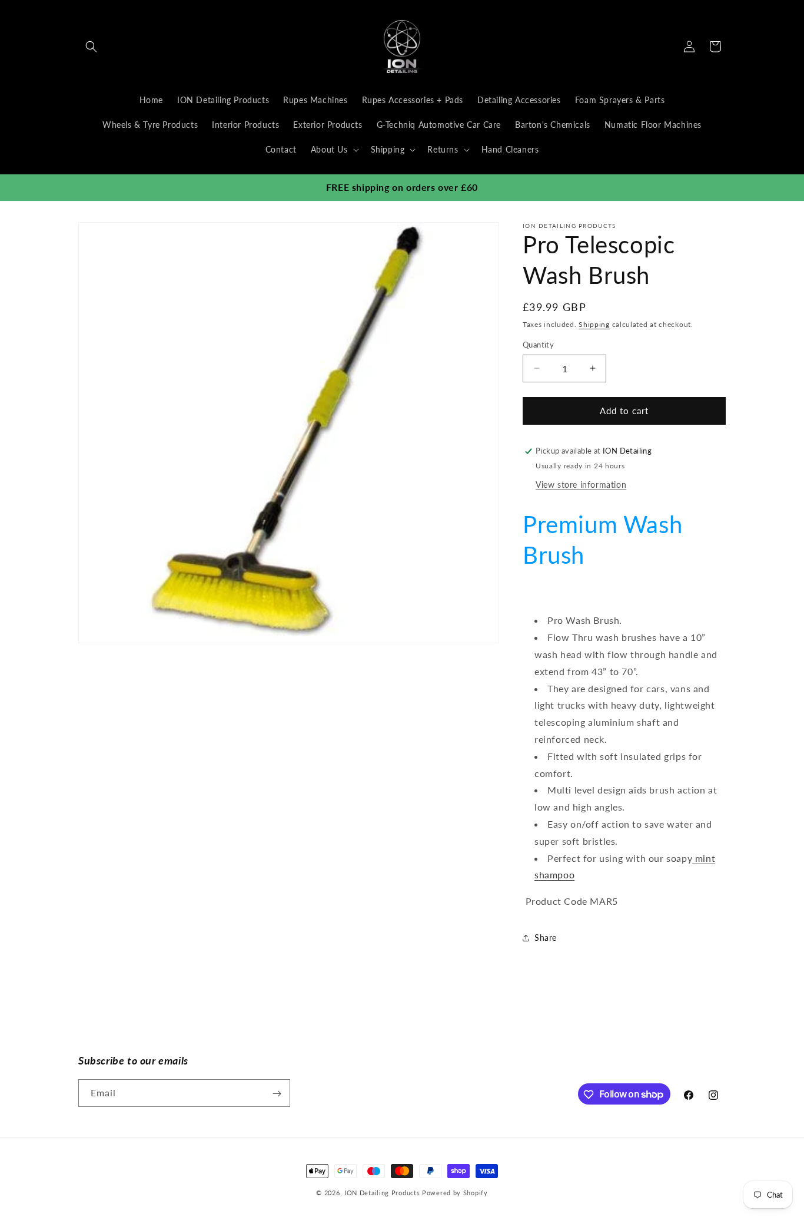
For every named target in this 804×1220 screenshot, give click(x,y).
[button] (91, 46)
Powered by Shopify (455, 1192)
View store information (581, 485)
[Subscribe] (277, 1093)
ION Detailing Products (382, 1192)
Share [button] (545, 938)
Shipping (594, 324)
